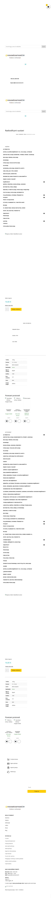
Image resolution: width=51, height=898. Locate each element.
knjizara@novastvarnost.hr (16, 12)
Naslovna (7, 817)
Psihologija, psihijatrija (9, 516)
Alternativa (6, 149)
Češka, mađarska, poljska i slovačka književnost (16, 475)
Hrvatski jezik (6, 458)
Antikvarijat (7, 822)
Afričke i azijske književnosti (10, 469)
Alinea (25, 134)
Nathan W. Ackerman (27, 414)
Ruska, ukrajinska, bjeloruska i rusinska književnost (17, 486)
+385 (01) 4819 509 (14, 78)
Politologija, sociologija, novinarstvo (13, 192)
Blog (6, 830)
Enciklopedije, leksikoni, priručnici (12, 445)
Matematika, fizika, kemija (10, 187)
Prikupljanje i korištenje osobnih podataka (14, 858)
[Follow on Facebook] (25, 40)
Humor (5, 461)
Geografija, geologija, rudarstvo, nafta (13, 168)
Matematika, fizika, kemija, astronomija (13, 507)
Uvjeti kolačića (8, 863)
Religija (5, 205)
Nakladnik (21, 134)
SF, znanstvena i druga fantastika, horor (14, 208)
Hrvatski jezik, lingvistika (10, 173)
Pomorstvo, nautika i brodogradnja (12, 579)
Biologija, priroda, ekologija (10, 157)
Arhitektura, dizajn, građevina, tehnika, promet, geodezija (18, 154)
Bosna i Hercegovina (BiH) (9, 577)
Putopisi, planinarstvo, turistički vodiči (13, 202)
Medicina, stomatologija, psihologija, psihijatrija (16, 189)
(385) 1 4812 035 (13, 871)
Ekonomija (6, 160)
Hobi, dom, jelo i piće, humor (10, 171)
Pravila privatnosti (9, 843)
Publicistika (6, 218)
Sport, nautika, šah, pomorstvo (11, 537)
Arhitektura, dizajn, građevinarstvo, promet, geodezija (18, 437)
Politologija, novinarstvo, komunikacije (14, 518)
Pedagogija (6, 215)
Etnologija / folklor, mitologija (11, 448)
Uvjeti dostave (8, 853)
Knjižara (7, 820)
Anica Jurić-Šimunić (17, 414)
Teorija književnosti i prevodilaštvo (12, 502)
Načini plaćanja (8, 848)
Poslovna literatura (8, 558)
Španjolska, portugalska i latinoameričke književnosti (17, 497)
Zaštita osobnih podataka (10, 861)
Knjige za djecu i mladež (9, 179)
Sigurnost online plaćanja (10, 851)
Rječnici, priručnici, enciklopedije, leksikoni (14, 184)
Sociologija (6, 552)
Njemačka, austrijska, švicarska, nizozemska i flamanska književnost (21, 483)
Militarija (5, 513)
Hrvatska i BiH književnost (10, 480)
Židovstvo (5, 547)
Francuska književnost (9, 478)
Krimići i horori (7, 574)
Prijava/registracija (15, 18)
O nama (7, 838)
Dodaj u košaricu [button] (6, 421)
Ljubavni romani (7, 571)
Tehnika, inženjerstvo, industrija (11, 542)
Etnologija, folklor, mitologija (11, 162)
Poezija (5, 560)
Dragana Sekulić (8, 413)
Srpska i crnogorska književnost (11, 494)
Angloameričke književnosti (10, 472)
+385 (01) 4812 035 (14, 6)
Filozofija (5, 165)
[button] (25, 305)
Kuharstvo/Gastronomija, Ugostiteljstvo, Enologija (17, 563)
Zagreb (5, 566)
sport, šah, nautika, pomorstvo (11, 210)
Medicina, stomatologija (9, 510)
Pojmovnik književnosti (10, 841)
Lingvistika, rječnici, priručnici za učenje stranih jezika (17, 505)
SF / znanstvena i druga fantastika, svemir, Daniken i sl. (17, 534)
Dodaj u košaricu (16, 309)
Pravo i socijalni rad (8, 199)
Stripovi (5, 223)
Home (17, 134)
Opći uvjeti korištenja (9, 846)
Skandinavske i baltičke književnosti (12, 488)
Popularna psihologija (9, 226)
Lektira (6, 825)
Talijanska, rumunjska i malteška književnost (15, 499)
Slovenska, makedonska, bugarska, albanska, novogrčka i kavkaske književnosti (24, 491)
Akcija (6, 827)
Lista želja (12, 24)
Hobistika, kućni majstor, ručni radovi (13, 456)
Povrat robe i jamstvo (9, 856)
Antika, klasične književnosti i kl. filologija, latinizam (17, 151)
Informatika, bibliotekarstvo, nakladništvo (15, 176)
